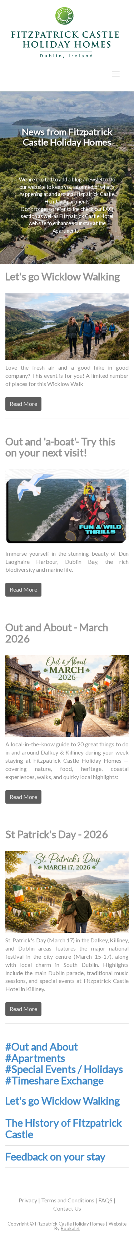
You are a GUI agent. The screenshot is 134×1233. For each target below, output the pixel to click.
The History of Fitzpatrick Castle (63, 1128)
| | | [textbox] (67, 1204)
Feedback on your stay (55, 1156)
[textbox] (67, 137)
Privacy (28, 1200)
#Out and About (41, 1047)
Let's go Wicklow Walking (62, 1101)
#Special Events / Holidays (64, 1069)
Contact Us (67, 1208)
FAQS (105, 1200)
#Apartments (35, 1058)
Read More (23, 403)
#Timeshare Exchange (54, 1080)
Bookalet (70, 1228)
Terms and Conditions (67, 1200)
